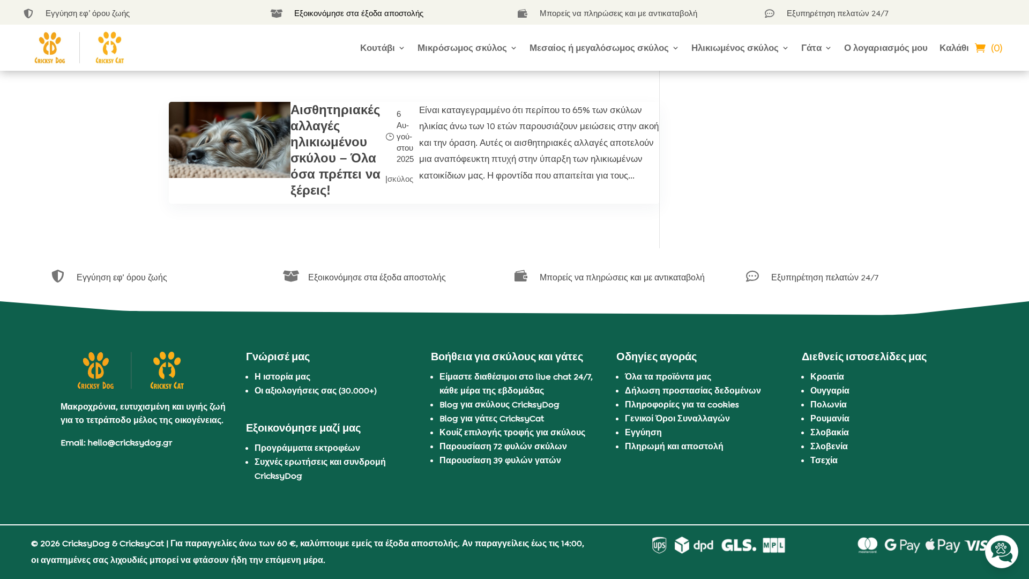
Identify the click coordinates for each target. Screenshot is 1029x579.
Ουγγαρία (829, 390)
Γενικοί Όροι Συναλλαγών (677, 418)
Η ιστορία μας (282, 376)
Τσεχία (824, 460)
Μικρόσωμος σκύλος (462, 48)
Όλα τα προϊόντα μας (668, 376)
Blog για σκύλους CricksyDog (499, 404)
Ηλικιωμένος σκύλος (735, 48)
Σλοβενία (829, 446)
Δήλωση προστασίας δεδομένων (693, 390)
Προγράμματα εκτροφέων (307, 448)
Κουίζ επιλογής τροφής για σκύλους (512, 432)
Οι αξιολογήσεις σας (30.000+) (316, 390)
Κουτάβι (377, 48)
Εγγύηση (643, 432)
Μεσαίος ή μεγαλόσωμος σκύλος (599, 48)
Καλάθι (954, 48)
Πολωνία (828, 404)
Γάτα (811, 48)
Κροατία (827, 376)
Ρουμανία (829, 418)
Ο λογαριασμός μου (886, 48)
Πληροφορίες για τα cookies (682, 404)
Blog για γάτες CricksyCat (491, 418)
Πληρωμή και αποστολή (674, 446)
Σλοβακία (829, 432)
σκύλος (400, 178)
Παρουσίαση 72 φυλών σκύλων (503, 446)
